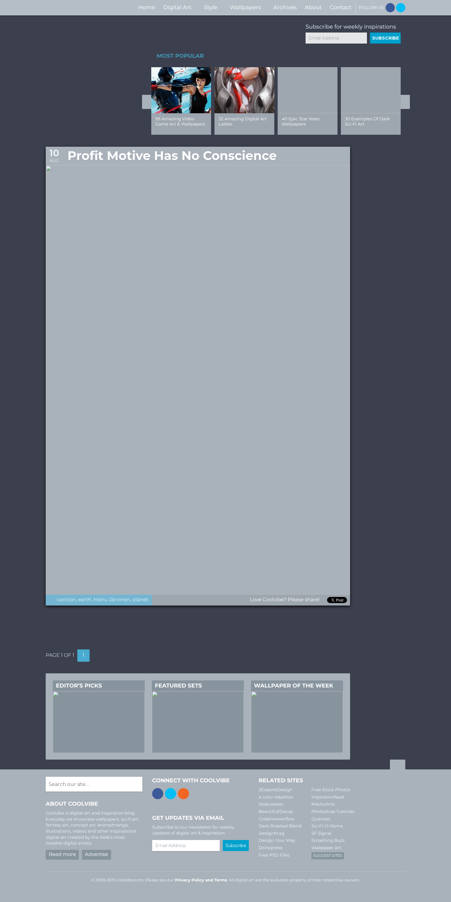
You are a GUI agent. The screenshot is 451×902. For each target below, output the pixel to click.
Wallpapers (245, 7)
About (313, 7)
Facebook (390, 7)
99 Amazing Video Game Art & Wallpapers (180, 121)
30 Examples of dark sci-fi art (367, 121)
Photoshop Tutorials (332, 811)
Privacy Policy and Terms (201, 880)
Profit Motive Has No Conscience (172, 155)
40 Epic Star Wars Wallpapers (300, 121)
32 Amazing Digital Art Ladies (242, 121)
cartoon (66, 600)
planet (140, 600)
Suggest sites (327, 856)
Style (210, 7)
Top (397, 765)
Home (146, 7)
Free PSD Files (274, 855)
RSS (183, 793)
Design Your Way (277, 840)
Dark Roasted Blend (280, 826)
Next (405, 102)
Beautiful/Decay (276, 811)
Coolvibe (78, 7)
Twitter (400, 7)
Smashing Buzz (328, 840)
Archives (285, 7)
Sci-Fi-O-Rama (327, 826)
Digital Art (177, 7)
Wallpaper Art (326, 847)
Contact (341, 7)
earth (84, 600)
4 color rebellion (276, 797)
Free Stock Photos (330, 789)
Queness (320, 819)
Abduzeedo (271, 804)
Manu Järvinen (112, 600)
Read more (62, 854)
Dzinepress (270, 847)
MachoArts (323, 804)
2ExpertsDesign (276, 789)
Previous (146, 102)
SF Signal (321, 833)
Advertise (96, 854)
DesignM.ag (271, 833)
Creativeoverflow (277, 819)
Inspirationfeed (327, 797)
